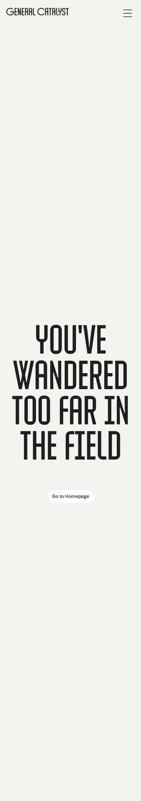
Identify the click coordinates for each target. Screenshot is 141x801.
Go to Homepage (70, 496)
